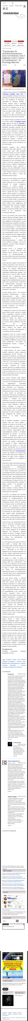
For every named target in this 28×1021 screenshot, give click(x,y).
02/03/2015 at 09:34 (22, 796)
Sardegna (7, 41)
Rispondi (9, 739)
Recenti (16, 924)
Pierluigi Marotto (15, 663)
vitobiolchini (17, 742)
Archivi (21, 924)
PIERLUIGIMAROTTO (14, 761)
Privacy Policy (18, 5)
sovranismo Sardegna (8, 667)
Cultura (7, 43)
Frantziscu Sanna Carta (13, 659)
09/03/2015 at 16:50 (22, 762)
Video (13, 45)
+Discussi (11, 924)
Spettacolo (7, 45)
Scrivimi (11, 5)
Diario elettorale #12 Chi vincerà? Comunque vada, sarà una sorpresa (13, 909)
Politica (20, 41)
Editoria (20, 43)
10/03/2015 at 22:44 (22, 744)
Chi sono (5, 5)
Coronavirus (20, 45)
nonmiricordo (23, 1017)
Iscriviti (5, 989)
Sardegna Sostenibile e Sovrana (13, 665)
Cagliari (14, 41)
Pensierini (5, 892)
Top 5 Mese (5, 924)
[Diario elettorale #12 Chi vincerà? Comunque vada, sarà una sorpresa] (13, 901)
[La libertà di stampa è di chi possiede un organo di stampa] (14, 15)
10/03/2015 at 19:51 (22, 673)
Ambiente (14, 43)
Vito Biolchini (18, 667)
